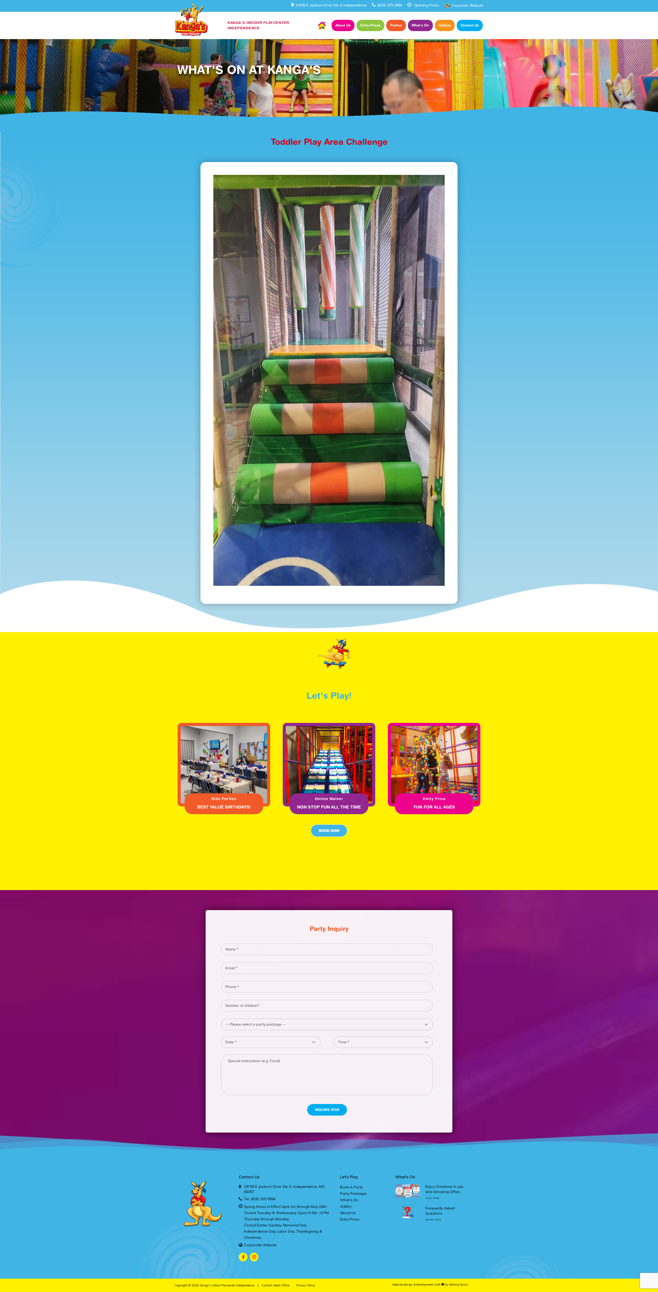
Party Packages (353, 1193)
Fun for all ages (434, 807)
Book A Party (351, 1187)
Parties (396, 25)
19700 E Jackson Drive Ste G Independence (331, 5)
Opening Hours (426, 5)
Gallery (445, 25)
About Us (343, 25)
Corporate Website (467, 5)
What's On (405, 1176)
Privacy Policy (305, 1285)
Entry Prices (370, 25)
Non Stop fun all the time (329, 807)
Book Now (329, 831)
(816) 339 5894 (389, 5)
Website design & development (412, 1284)
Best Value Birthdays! (224, 807)
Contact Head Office (275, 1285)
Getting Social (458, 1284)
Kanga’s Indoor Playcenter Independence (227, 1285)
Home (322, 25)
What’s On (420, 25)
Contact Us (470, 25)
